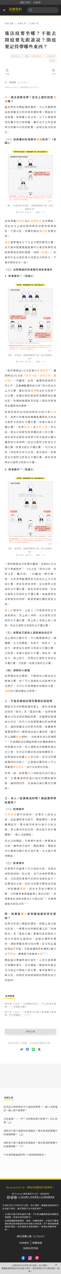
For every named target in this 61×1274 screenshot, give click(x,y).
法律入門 (21, 23)
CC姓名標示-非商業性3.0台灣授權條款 (36, 1196)
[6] (23, 568)
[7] (6, 741)
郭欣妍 (19, 82)
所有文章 (9, 23)
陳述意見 (18, 767)
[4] (41, 384)
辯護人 (46, 252)
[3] (49, 369)
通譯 (33, 390)
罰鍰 (13, 954)
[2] (21, 275)
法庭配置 (50, 56)
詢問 (7, 691)
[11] (44, 953)
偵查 (39, 139)
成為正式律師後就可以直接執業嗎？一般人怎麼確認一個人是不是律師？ (30, 1108)
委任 (30, 773)
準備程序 (42, 370)
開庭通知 (37, 56)
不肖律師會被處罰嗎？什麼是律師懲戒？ (25, 1154)
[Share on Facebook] (27, 1049)
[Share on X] (39, 1049)
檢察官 (20, 221)
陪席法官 (45, 375)
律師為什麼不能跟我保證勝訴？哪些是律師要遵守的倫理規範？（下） (30, 1144)
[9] (44, 897)
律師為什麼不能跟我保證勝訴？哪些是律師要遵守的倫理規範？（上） (30, 1132)
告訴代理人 (43, 427)
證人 (24, 914)
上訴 (10, 610)
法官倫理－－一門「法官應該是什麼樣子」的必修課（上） (30, 1120)
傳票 (27, 56)
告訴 (53, 412)
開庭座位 (16, 56)
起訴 (28, 757)
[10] (25, 903)
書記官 (43, 231)
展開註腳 (30, 1031)
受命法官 (31, 375)
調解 (23, 888)
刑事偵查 (11, 814)
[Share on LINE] (33, 1049)
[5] (21, 468)
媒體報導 (37, 1243)
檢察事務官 (35, 221)
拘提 (40, 954)
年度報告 (24, 1243)
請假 (52, 60)
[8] (11, 833)
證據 (18, 736)
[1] (49, 138)
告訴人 (28, 427)
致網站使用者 (30, 1248)
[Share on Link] (21, 1049)
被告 (8, 242)
